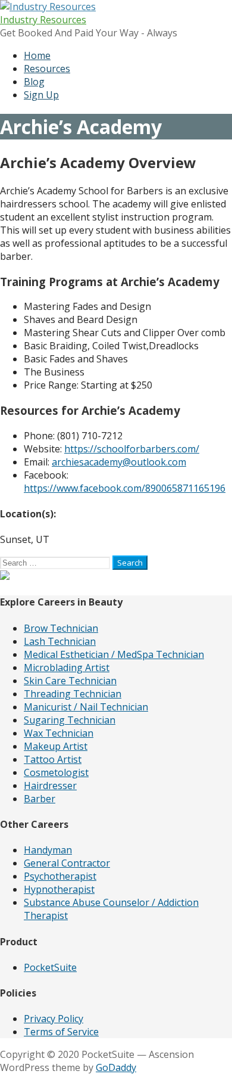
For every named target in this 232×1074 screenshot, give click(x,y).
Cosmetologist (56, 772)
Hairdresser (50, 785)
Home (37, 55)
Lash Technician (60, 641)
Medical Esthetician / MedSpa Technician (114, 654)
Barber (39, 798)
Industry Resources (43, 19)
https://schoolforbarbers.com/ (131, 448)
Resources (47, 68)
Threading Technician (72, 693)
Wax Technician (58, 733)
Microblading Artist (66, 667)
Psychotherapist (60, 876)
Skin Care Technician (70, 680)
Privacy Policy (53, 1018)
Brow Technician (61, 628)
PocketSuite (50, 967)
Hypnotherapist (59, 889)
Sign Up (41, 94)
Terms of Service (61, 1031)
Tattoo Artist (52, 759)
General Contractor (67, 863)
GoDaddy (116, 1067)
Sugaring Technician (69, 720)
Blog (34, 81)
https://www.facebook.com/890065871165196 (124, 488)
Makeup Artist (55, 746)
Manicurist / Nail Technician (86, 706)
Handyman (48, 849)
